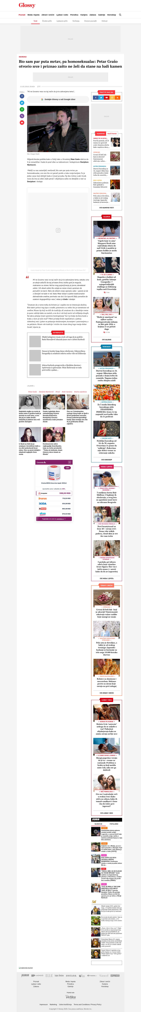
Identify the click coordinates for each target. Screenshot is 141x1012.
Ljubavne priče (62, 21)
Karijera (84, 15)
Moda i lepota (33, 15)
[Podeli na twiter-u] (22, 103)
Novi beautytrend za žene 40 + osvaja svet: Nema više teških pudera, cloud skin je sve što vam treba (107, 531)
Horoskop (111, 15)
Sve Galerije (106, 340)
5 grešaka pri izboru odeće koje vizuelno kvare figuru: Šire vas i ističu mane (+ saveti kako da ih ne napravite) (107, 567)
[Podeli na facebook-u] (22, 96)
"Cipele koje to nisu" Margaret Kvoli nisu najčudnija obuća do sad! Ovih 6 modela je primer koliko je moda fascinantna (107, 247)
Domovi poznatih (90, 21)
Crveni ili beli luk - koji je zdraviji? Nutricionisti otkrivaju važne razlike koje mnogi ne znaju (100, 158)
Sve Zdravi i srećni (107, 693)
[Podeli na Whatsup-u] (22, 109)
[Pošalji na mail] (22, 122)
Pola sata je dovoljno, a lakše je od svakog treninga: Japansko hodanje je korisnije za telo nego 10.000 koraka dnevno (101, 199)
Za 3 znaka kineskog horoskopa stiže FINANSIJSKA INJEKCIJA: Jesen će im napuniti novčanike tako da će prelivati (107, 410)
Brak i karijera (67, 392)
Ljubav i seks (62, 15)
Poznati (22, 15)
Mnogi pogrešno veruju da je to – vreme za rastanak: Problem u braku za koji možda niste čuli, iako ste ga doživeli (106, 764)
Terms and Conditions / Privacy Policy (87, 1004)
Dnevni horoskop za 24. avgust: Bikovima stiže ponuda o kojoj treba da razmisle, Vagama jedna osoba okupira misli (100, 172)
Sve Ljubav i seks (106, 813)
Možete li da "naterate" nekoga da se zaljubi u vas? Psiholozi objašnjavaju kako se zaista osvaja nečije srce (106, 729)
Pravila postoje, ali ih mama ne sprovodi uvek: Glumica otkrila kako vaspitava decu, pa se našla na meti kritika (101, 144)
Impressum (44, 1004)
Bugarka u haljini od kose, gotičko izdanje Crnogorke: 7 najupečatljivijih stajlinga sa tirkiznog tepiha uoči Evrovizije (106, 283)
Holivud (104, 21)
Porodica (74, 15)
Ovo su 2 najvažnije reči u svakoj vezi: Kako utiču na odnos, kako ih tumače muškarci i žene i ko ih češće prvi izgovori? (106, 800)
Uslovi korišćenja (65, 1004)
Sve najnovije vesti (106, 208)
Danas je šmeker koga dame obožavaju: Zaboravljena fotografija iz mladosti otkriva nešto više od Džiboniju (64, 352)
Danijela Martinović (46, 392)
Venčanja (75, 21)
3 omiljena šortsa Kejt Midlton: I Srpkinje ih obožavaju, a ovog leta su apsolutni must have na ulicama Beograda (106, 497)
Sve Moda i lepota (106, 578)
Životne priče (47, 21)
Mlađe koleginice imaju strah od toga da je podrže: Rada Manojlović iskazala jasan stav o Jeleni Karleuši (63, 338)
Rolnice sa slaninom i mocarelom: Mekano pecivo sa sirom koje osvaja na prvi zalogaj (106, 682)
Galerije (101, 15)
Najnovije (98, 824)
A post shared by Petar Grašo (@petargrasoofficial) (47, 270)
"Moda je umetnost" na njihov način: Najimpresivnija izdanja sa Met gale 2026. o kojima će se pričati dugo (106, 323)
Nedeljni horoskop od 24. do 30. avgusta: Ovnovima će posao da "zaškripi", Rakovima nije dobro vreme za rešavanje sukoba (107, 447)
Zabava (93, 15)
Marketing (53, 1004)
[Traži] (120, 14)
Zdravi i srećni (48, 15)
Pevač (58, 392)
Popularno (114, 824)
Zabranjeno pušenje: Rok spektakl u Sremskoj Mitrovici (101, 185)
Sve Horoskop (106, 460)
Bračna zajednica (80, 392)
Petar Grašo (32, 392)
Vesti (35, 21)
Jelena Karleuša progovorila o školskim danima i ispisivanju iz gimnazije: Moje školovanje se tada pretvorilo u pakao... (62, 367)
